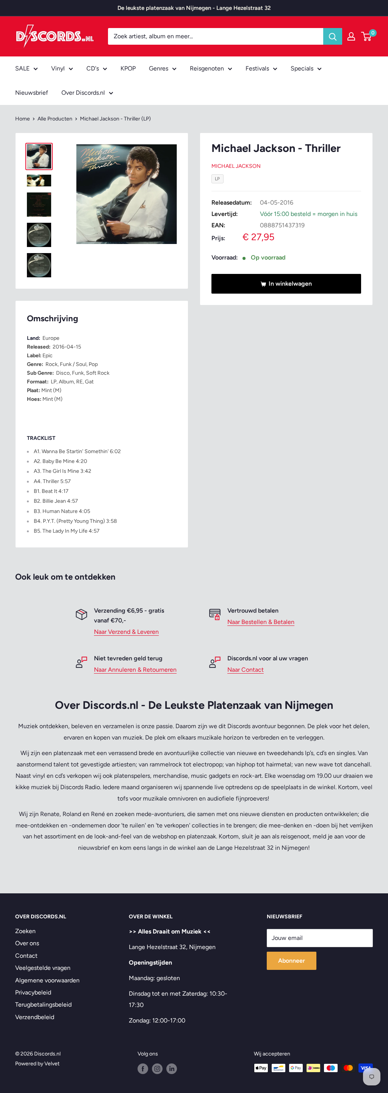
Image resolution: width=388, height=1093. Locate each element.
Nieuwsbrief (31, 92)
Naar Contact (245, 669)
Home (22, 119)
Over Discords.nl (83, 92)
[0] (366, 36)
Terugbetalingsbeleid (43, 1004)
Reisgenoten (207, 68)
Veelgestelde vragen (42, 967)
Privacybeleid (33, 992)
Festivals (257, 68)
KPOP (128, 68)
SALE (22, 68)
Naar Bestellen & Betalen (260, 621)
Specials (302, 68)
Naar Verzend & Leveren (126, 631)
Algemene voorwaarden (47, 980)
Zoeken (25, 931)
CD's (92, 68)
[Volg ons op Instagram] (157, 1068)
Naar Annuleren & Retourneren (135, 669)
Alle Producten (55, 119)
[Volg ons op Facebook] (143, 1068)
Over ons (27, 943)
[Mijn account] (351, 36)
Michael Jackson (236, 166)
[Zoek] (332, 36)
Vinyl (58, 68)
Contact (26, 955)
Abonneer (291, 960)
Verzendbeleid (34, 1017)
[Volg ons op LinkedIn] (171, 1068)
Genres (158, 68)
